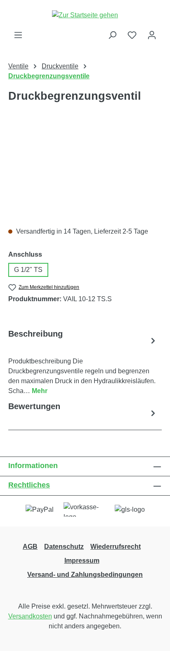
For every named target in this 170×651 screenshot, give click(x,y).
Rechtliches (29, 485)
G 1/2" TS (28, 269)
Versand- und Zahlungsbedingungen (85, 574)
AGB (30, 546)
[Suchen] (112, 35)
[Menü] (18, 35)
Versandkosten (30, 616)
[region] (85, 173)
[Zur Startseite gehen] (85, 15)
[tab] (83, 362)
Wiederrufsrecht (115, 546)
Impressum (81, 560)
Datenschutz (64, 546)
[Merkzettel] (132, 35)
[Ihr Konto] (152, 35)
